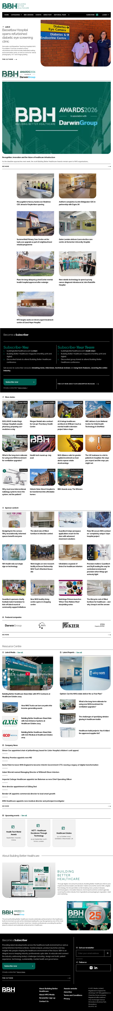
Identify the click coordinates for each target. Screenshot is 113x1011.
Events (38, 15)
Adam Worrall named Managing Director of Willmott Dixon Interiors (30, 772)
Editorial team (60, 15)
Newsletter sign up (47, 998)
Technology (23, 470)
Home (6, 15)
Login (104, 15)
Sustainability (106, 436)
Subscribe (90, 15)
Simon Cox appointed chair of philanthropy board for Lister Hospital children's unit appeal (40, 750)
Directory (47, 15)
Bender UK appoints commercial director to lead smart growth (28, 794)
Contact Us (44, 1001)
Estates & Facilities (49, 402)
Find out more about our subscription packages (76, 384)
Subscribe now (12, 382)
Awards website (70, 989)
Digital (108, 402)
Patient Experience (76, 436)
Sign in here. (22, 388)
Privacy (67, 999)
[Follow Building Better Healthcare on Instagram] (91, 968)
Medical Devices (50, 436)
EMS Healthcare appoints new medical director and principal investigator (33, 801)
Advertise (68, 992)
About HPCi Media (47, 995)
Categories (15, 15)
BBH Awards (28, 15)
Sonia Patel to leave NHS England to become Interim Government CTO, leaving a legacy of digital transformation (50, 765)
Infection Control (22, 436)
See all (20, 652)
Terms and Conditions (73, 995)
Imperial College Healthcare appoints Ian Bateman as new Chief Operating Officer (37, 779)
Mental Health (78, 402)
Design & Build (22, 402)
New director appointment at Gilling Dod (19, 787)
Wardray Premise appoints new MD (17, 758)
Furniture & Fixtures (76, 470)
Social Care (51, 470)
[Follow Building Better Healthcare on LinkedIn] (96, 968)
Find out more (7, 59)
